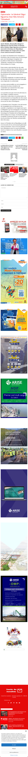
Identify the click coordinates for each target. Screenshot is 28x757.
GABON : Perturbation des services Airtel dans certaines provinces (14, 175)
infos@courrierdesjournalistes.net (17, 700)
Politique (2, 172)
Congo (5, 134)
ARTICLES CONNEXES (9, 164)
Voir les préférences (14, 752)
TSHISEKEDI (19, 134)
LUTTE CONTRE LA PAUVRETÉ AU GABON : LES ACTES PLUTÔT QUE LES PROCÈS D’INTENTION (23, 175)
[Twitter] (11, 702)
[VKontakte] (17, 702)
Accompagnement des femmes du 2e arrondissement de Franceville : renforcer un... (17, 713)
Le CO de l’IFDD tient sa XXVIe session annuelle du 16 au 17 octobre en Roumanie (21, 147)
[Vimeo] (14, 702)
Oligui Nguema (13, 134)
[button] (26, 731)
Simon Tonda (4, 21)
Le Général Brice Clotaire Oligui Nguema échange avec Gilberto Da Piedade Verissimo (7, 147)
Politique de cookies (14, 755)
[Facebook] (8, 702)
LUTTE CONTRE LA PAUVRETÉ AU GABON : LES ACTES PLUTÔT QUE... (16, 725)
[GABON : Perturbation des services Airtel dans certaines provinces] (14, 170)
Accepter (14, 744)
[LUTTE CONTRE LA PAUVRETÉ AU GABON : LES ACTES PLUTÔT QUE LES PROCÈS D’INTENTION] (23, 170)
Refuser (14, 748)
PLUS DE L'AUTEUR (19, 164)
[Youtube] (19, 702)
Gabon (9, 134)
